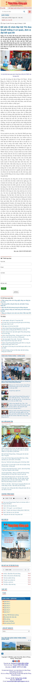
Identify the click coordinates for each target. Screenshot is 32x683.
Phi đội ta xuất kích (8, 582)
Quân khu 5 (7, 610)
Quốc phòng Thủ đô (9, 623)
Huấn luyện (4, 17)
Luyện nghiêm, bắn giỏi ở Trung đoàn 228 (12, 320)
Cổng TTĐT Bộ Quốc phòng (11, 615)
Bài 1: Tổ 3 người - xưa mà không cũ (12, 508)
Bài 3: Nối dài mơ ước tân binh (11, 512)
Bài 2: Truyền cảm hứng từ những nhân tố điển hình (16, 510)
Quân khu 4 (7, 607)
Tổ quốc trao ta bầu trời (9, 580)
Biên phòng (7, 619)
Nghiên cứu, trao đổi (7, 20)
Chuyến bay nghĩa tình (14, 390)
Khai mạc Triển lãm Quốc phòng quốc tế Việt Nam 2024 (15, 462)
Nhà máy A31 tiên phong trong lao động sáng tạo (15, 307)
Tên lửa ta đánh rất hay (9, 578)
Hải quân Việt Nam (9, 621)
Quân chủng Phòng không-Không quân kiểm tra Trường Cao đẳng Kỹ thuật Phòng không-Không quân (15, 382)
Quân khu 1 (7, 601)
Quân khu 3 (7, 605)
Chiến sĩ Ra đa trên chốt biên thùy (11, 575)
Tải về (29, 573)
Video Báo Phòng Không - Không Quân (13, 356)
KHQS (10, 17)
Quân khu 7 (7, 612)
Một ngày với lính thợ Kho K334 (10, 326)
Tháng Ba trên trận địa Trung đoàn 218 (12, 514)
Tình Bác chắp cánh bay (9, 584)
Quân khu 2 (7, 603)
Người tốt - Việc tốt (17, 17)
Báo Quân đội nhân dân (10, 617)
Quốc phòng (5, 15)
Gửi (17, 292)
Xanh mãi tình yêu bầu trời (10, 506)
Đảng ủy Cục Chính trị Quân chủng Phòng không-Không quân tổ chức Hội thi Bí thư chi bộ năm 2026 (19, 386)
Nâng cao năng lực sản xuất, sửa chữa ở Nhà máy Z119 (16, 313)
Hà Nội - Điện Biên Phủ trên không (11, 573)
